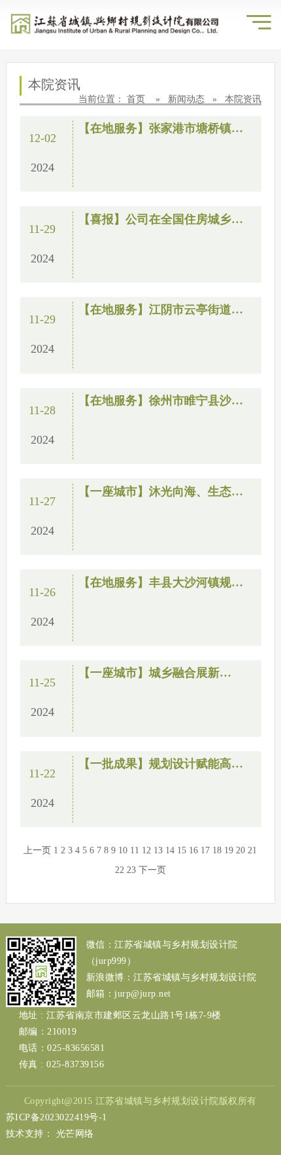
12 (146, 850)
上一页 (37, 850)
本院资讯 (243, 99)
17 (205, 850)
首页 (137, 99)
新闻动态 (187, 99)
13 (158, 850)
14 (169, 850)
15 (181, 850)
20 (240, 850)
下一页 (152, 870)
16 (193, 850)
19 (228, 850)
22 (119, 870)
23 (131, 870)
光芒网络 (75, 1134)
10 (122, 850)
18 (217, 850)
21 (252, 850)
